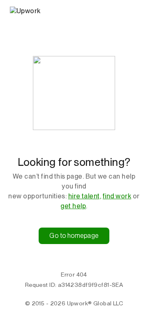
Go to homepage (74, 236)
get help (73, 206)
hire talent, (85, 196)
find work (117, 196)
